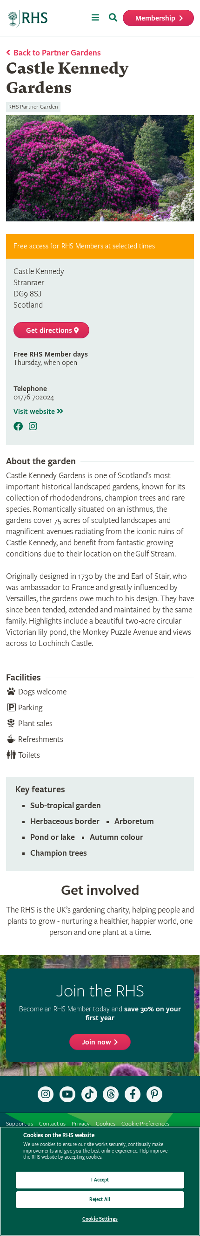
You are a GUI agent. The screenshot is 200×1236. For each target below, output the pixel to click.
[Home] (27, 19)
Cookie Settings (100, 1219)
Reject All (99, 1199)
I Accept (100, 1180)
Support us (19, 1123)
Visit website (35, 411)
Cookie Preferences (145, 1123)
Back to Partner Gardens (57, 53)
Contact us (52, 1123)
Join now (96, 1042)
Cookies (105, 1123)
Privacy (81, 1123)
